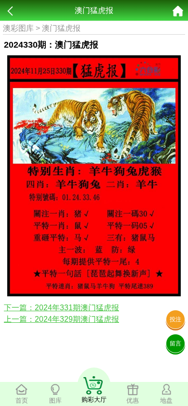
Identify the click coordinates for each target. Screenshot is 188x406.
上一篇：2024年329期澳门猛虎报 (61, 319)
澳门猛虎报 (61, 28)
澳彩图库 (18, 28)
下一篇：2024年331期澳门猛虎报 (61, 308)
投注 (175, 319)
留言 (175, 343)
